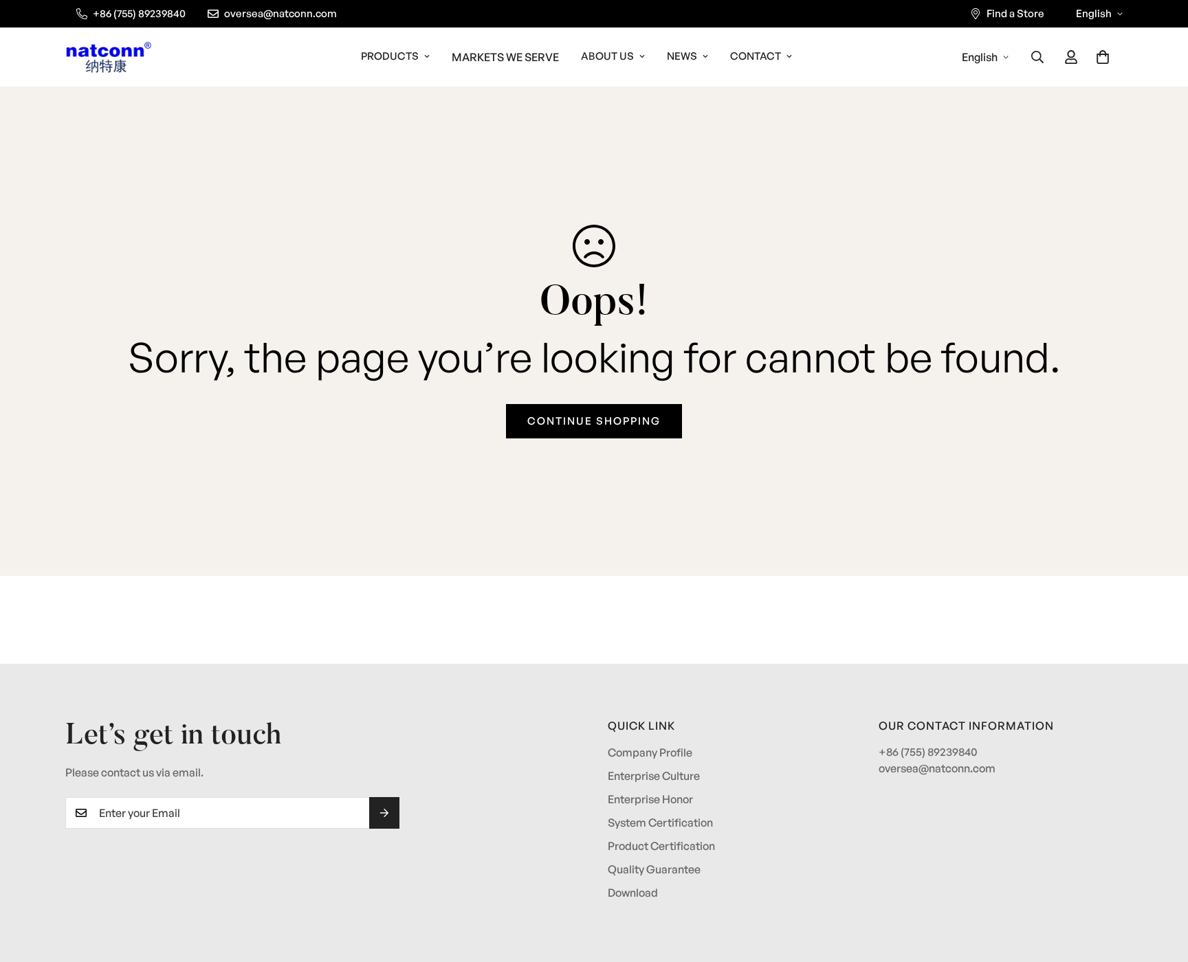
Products (390, 56)
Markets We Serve (505, 57)
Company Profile (650, 752)
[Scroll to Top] (1161, 887)
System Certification (660, 822)
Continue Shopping (594, 420)
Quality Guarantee (654, 869)
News (682, 56)
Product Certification (661, 846)
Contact (755, 56)
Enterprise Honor (650, 799)
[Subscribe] (384, 813)
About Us (607, 56)
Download (633, 892)
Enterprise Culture (654, 776)
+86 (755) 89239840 (928, 752)
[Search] (1037, 57)
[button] (1103, 57)
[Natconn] (108, 57)
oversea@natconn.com (937, 768)
